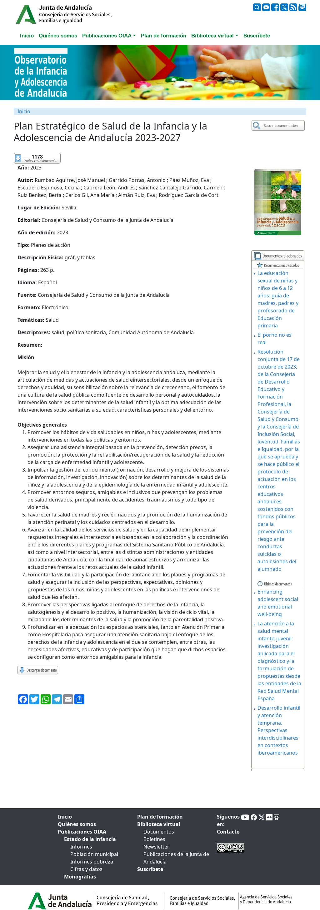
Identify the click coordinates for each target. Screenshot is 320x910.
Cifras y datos (86, 869)
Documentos (158, 831)
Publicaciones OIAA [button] (107, 36)
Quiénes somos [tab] (58, 36)
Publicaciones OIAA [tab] (82, 831)
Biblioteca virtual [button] (212, 36)
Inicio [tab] (27, 36)
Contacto (228, 831)
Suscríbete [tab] (256, 36)
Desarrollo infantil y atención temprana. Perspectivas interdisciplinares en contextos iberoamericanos (279, 730)
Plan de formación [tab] (163, 36)
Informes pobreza (91, 861)
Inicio (24, 111)
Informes (81, 846)
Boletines (154, 839)
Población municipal (94, 854)
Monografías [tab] (80, 876)
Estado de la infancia (90, 839)
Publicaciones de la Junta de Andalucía (176, 858)
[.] (279, 125)
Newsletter (156, 846)
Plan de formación (160, 816)
